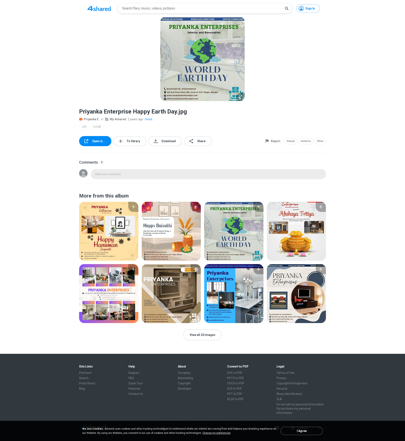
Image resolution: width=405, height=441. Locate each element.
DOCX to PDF (235, 383)
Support (133, 372)
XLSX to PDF (235, 399)
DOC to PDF (234, 372)
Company (184, 372)
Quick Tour (135, 383)
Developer (184, 388)
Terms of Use (285, 372)
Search (84, 378)
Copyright (184, 383)
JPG (84, 126)
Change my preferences (216, 433)
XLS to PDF (234, 388)
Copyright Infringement (292, 383)
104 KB (97, 126)
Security (282, 388)
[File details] (108, 231)
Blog (82, 388)
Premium (85, 372)
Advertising (185, 378)
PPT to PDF (234, 394)
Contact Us (135, 394)
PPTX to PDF (235, 378)
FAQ (131, 378)
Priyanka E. (91, 119)
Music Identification (289, 394)
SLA (279, 399)
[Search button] (287, 8)
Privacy (281, 378)
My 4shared (118, 119)
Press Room (87, 383)
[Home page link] (99, 8)
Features (134, 388)
